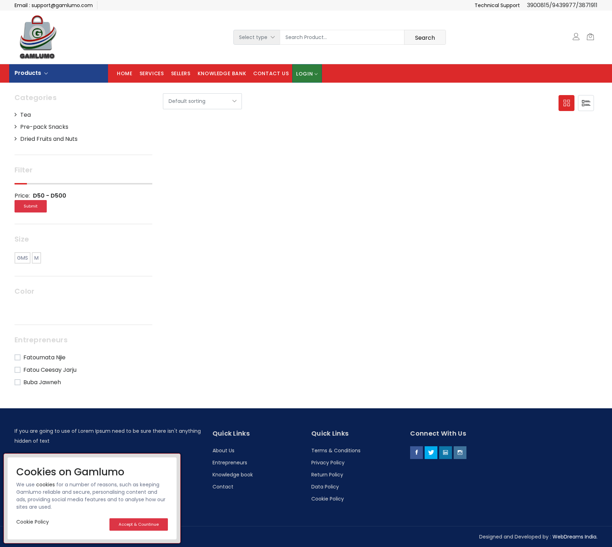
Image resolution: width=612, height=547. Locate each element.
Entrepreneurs (229, 462)
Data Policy (325, 486)
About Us (223, 450)
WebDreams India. (574, 536)
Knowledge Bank (222, 73)
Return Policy (327, 474)
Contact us (271, 73)
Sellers (181, 73)
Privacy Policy (328, 462)
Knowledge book (232, 474)
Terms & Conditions (336, 450)
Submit (31, 206)
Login (304, 73)
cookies (45, 484)
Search (425, 38)
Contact (222, 486)
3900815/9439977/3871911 (562, 5)
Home (124, 73)
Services (152, 73)
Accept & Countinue (139, 524)
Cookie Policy (327, 498)
